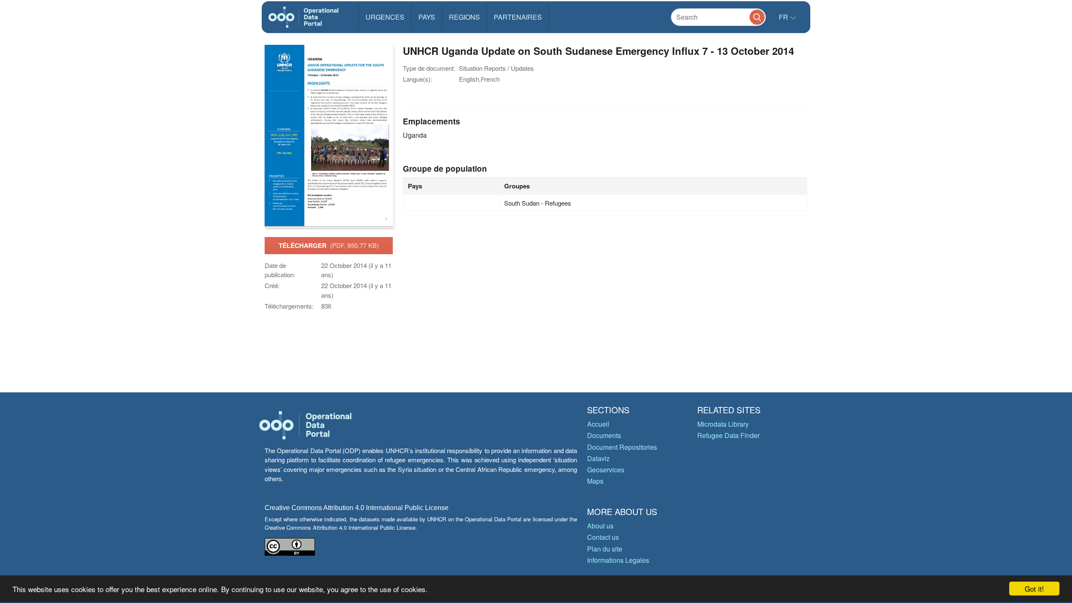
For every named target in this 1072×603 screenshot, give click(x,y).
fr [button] (784, 17)
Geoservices (605, 469)
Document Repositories (622, 447)
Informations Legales (618, 560)
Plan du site (604, 549)
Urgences (385, 17)
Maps (595, 481)
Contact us (603, 537)
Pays (426, 17)
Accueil (598, 424)
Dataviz (598, 458)
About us (600, 526)
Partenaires (518, 17)
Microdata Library (723, 424)
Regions (464, 17)
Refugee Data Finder (728, 435)
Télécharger (328, 245)
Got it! (1034, 588)
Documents (604, 435)
